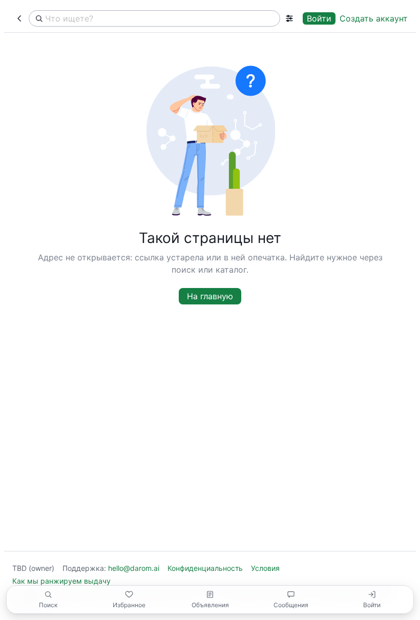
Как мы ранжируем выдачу (61, 581)
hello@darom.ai (133, 568)
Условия (265, 568)
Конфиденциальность (205, 568)
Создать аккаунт (374, 18)
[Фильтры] (289, 18)
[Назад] (19, 18)
